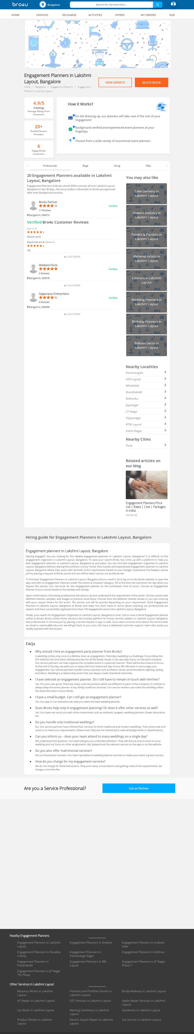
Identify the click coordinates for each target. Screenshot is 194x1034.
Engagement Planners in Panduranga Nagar (85, 954)
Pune (129, 445)
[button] (54, 4)
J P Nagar (132, 411)
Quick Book (151, 82)
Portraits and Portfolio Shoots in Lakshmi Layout (91, 993)
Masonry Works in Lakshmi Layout (35, 993)
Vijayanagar (133, 418)
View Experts (115, 82)
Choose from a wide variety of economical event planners (112, 141)
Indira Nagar (134, 431)
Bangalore (54, 4)
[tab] (15, 15)
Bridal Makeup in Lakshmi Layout (144, 991)
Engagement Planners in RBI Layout (88, 963)
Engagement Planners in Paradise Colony (39, 954)
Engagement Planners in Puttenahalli (33, 963)
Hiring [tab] (117, 165)
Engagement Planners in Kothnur (143, 952)
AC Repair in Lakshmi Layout (36, 1000)
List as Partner (139, 788)
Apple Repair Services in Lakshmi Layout (143, 1002)
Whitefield (132, 385)
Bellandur (132, 398)
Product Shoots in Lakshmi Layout (34, 1021)
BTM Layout (134, 424)
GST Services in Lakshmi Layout (90, 1000)
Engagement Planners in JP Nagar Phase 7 (143, 963)
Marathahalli (134, 392)
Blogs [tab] (85, 165)
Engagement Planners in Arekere (91, 942)
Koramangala (134, 373)
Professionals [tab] (50, 165)
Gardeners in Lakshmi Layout (141, 1010)
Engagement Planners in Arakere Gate (143, 944)
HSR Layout (133, 379)
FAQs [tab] (148, 165)
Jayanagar (132, 405)
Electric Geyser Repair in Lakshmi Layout (91, 1021)
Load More (73, 256)
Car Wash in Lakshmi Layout (35, 1010)
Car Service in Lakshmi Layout (141, 1019)
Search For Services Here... (111, 4)
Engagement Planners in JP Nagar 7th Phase (38, 973)
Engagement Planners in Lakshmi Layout (38, 944)
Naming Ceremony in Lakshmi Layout (89, 1012)
